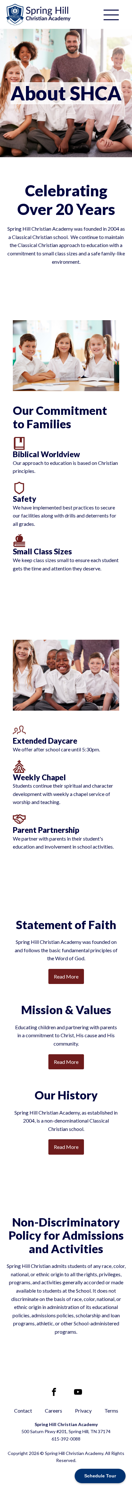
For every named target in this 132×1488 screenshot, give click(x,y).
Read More (66, 976)
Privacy (83, 1410)
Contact (23, 1410)
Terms (111, 1410)
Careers (53, 1410)
